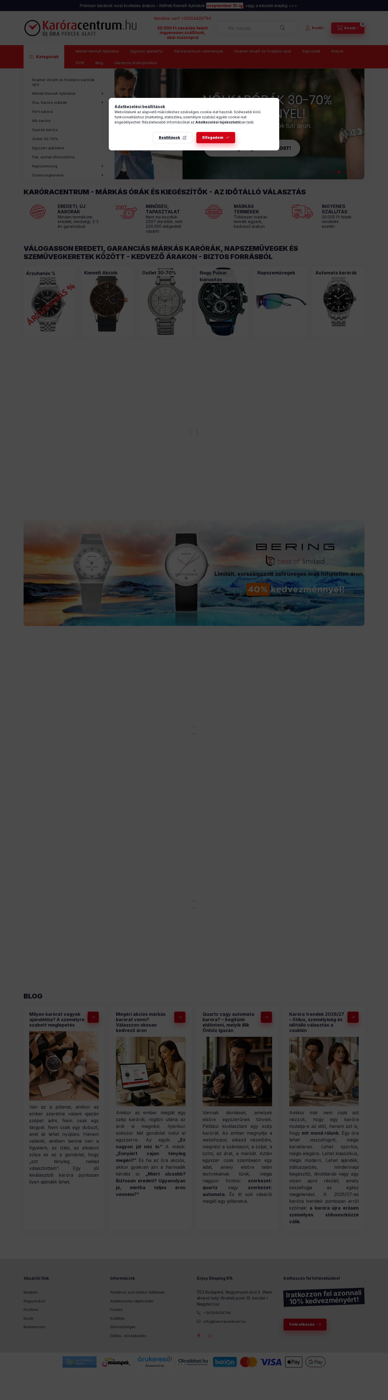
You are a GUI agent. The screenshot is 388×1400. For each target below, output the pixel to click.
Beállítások (169, 137)
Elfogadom (212, 137)
